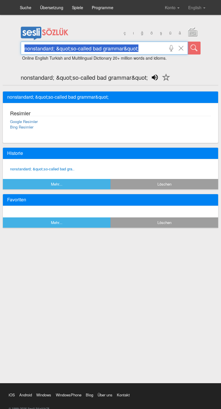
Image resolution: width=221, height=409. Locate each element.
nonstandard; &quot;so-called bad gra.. (42, 169)
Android (25, 395)
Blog (89, 395)
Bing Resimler (21, 127)
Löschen (164, 184)
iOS (12, 395)
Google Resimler (24, 121)
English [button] (195, 7)
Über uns (105, 395)
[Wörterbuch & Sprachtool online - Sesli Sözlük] (44, 39)
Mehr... (56, 184)
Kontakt (123, 395)
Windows (43, 395)
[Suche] (194, 48)
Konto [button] (171, 7)
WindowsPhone (68, 395)
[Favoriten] (164, 80)
